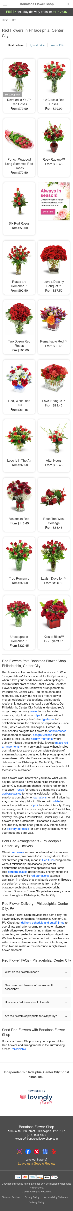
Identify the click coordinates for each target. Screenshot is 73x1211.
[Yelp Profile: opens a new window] (53, 1151)
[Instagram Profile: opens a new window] (19, 1151)
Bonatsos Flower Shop (37, 3)
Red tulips (48, 860)
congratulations (42, 735)
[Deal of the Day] (53, 206)
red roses (18, 852)
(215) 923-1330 (36, 1135)
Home (5, 20)
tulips (37, 715)
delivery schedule (18, 828)
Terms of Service (11, 1197)
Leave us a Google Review (36, 1163)
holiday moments (42, 738)
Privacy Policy (32, 1197)
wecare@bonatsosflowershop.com (36, 1138)
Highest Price (36, 45)
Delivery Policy (36, 1202)
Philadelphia (18, 1049)
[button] (64, 1202)
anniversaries (57, 731)
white (56, 801)
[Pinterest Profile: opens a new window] (36, 1151)
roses (34, 711)
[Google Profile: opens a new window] (45, 1151)
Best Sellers (16, 45)
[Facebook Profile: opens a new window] (28, 1151)
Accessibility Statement (56, 1197)
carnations (40, 797)
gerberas (49, 719)
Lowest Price (57, 45)
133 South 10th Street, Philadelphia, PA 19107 (36, 1131)
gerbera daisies (11, 793)
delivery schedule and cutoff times (42, 922)
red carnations (40, 875)
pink (36, 805)
